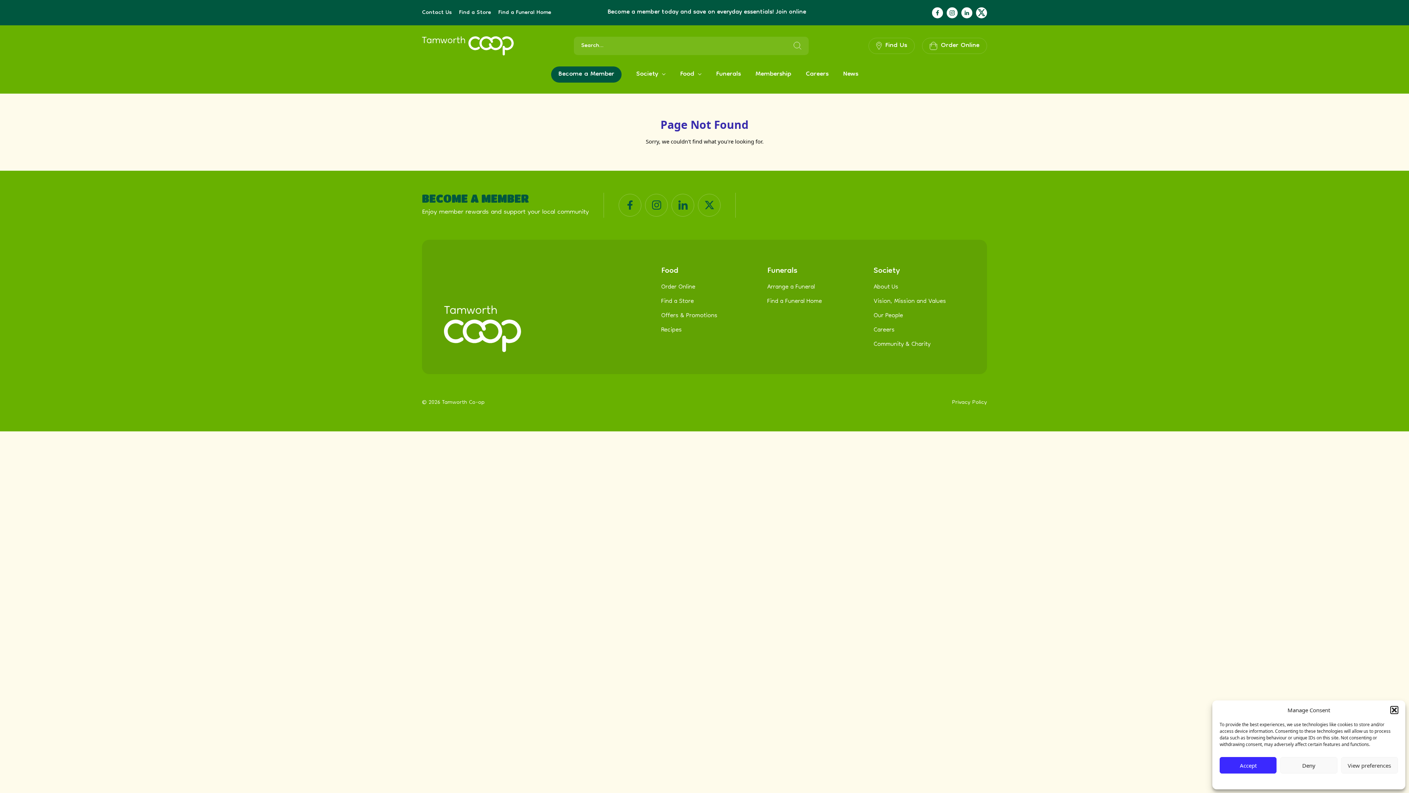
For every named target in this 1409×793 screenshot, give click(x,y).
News (850, 74)
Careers (817, 74)
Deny (1308, 765)
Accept (1248, 765)
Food (687, 74)
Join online (791, 12)
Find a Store (475, 13)
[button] (1394, 710)
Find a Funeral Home (524, 13)
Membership (773, 74)
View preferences (1369, 765)
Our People (888, 316)
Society (647, 74)
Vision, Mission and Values (910, 302)
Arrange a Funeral (791, 287)
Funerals (728, 74)
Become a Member (586, 74)
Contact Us (437, 13)
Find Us (896, 45)
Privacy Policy (1291, 780)
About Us (886, 287)
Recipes (671, 330)
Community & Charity (902, 345)
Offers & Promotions (689, 316)
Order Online (678, 287)
